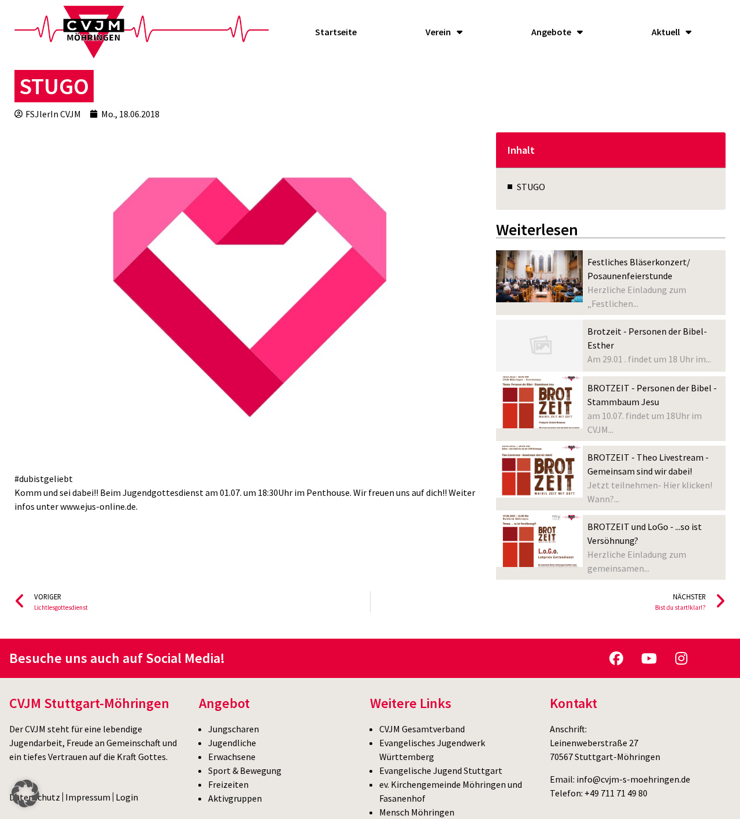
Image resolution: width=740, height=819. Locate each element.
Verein (438, 32)
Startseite (336, 32)
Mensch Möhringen (416, 812)
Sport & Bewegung (245, 770)
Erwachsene (232, 756)
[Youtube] (649, 658)
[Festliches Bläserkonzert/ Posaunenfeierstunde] (539, 276)
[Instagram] (681, 658)
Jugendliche (232, 742)
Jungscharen (233, 729)
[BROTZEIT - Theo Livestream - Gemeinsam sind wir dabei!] (539, 472)
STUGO (531, 186)
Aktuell (666, 32)
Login (127, 797)
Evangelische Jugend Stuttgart (440, 770)
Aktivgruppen (235, 798)
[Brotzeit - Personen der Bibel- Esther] (539, 346)
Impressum (87, 797)
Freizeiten (228, 784)
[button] (25, 793)
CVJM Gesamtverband (422, 729)
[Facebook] (616, 658)
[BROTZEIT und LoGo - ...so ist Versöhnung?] (539, 541)
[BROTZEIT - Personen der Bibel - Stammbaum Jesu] (539, 402)
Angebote (551, 32)
